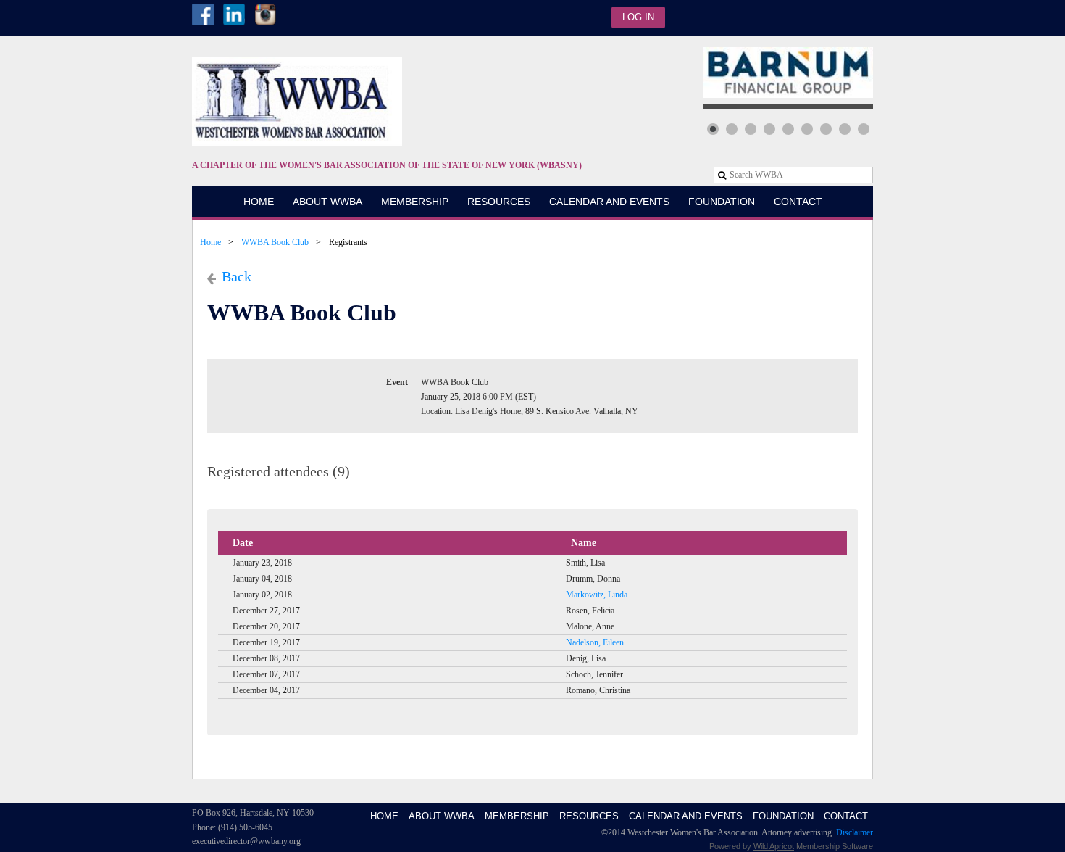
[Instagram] (265, 14)
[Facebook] (203, 14)
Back (236, 276)
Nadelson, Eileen (595, 642)
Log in (638, 17)
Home (210, 242)
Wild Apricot (773, 846)
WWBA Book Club (275, 242)
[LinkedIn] (234, 14)
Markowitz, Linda (596, 595)
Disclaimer (854, 832)
